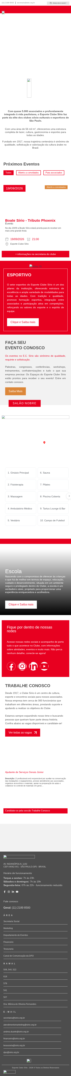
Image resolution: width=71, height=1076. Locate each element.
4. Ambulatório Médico (20, 508)
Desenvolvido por (9, 1075)
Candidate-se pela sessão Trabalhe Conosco (27, 810)
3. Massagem (15, 496)
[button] (14, 188)
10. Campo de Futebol (52, 520)
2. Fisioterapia (15, 484)
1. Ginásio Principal (18, 472)
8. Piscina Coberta (50, 496)
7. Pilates (45, 484)
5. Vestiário (14, 520)
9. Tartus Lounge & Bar (52, 508)
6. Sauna (45, 472)
